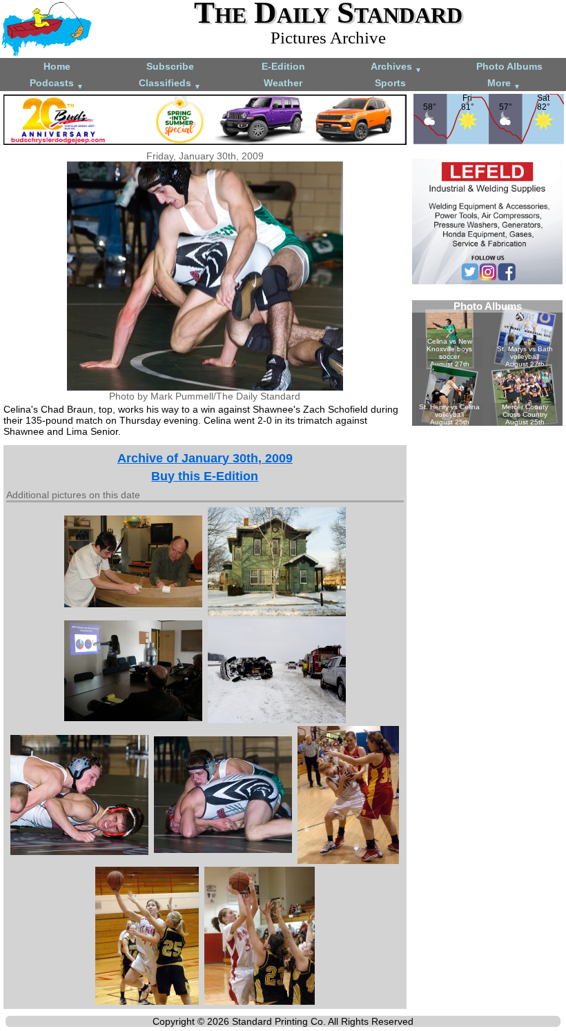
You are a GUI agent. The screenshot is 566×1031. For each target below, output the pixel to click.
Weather (283, 82)
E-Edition (283, 66)
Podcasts (57, 83)
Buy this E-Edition (204, 476)
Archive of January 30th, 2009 (205, 458)
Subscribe (170, 66)
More (503, 83)
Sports (390, 82)
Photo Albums (509, 66)
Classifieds (170, 83)
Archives (396, 67)
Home (56, 66)
